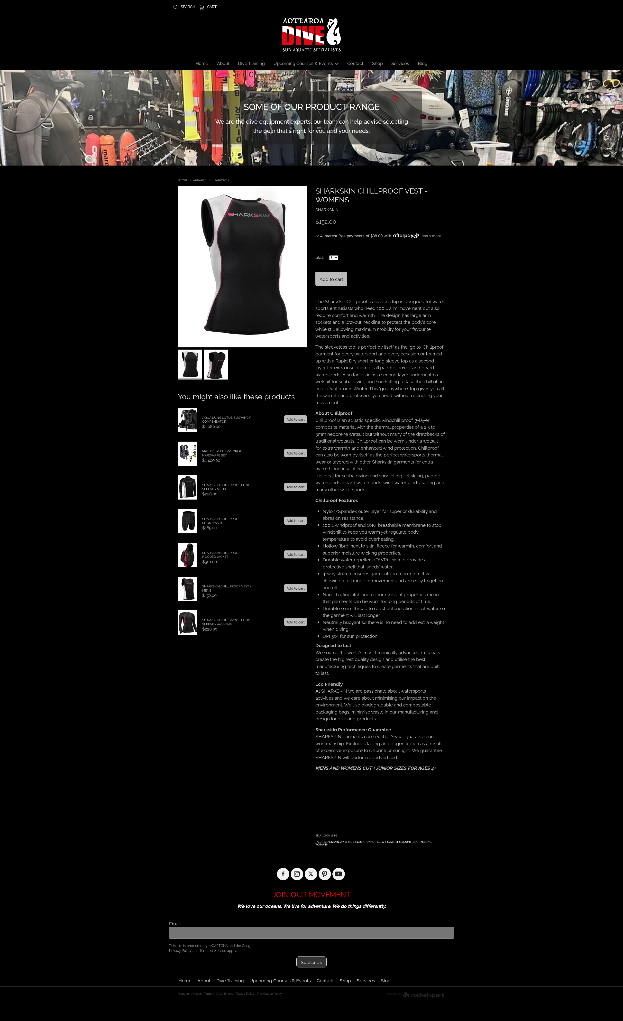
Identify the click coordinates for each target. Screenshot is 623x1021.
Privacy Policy (180, 950)
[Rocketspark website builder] (416, 995)
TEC (378, 841)
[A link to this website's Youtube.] (338, 874)
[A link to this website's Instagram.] (297, 874)
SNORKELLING (422, 841)
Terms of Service (213, 950)
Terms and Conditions (218, 993)
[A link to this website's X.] (311, 874)
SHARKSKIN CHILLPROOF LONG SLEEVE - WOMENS (226, 622)
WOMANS (321, 844)
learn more (431, 236)
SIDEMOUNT (403, 841)
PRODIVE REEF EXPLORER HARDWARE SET (221, 453)
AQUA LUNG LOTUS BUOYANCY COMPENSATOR (226, 419)
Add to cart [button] (331, 279)
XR (384, 841)
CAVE (390, 841)
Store (183, 180)
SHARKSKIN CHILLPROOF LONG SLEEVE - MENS (226, 487)
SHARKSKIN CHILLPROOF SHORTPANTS (221, 520)
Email (175, 923)
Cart (211, 6)
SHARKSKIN (220, 180)
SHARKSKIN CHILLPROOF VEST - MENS (226, 588)
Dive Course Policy (269, 993)
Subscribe (311, 962)
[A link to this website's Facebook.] (283, 874)
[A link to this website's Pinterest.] (325, 874)
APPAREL (200, 180)
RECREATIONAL (363, 841)
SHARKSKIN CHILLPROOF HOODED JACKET (221, 554)
